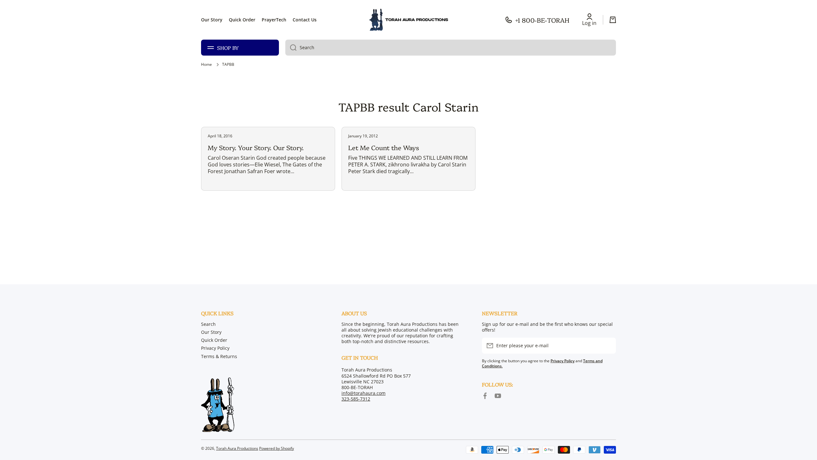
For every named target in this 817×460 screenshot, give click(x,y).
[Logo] (408, 20)
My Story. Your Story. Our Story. (256, 147)
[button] (613, 20)
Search (208, 324)
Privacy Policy (215, 348)
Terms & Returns (219, 356)
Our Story (211, 332)
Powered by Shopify (276, 448)
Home (206, 64)
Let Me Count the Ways (383, 147)
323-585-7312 (355, 399)
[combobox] (450, 48)
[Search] (290, 48)
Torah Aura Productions (237, 448)
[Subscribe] (608, 346)
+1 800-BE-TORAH (542, 20)
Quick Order (214, 340)
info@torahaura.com (363, 393)
